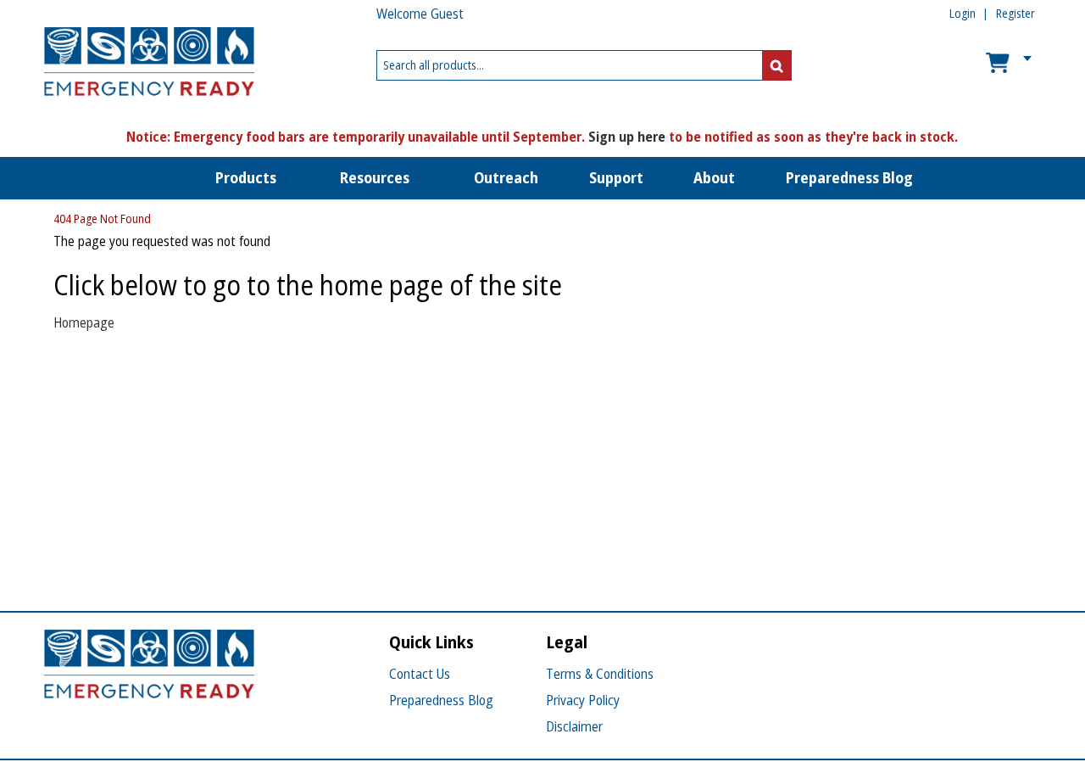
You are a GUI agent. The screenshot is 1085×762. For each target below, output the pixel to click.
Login (962, 13)
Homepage (83, 322)
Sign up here (626, 136)
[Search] (777, 65)
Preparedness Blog (441, 700)
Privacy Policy (583, 700)
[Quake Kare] (149, 65)
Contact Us (419, 673)
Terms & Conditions (600, 673)
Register (1015, 13)
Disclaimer (574, 726)
